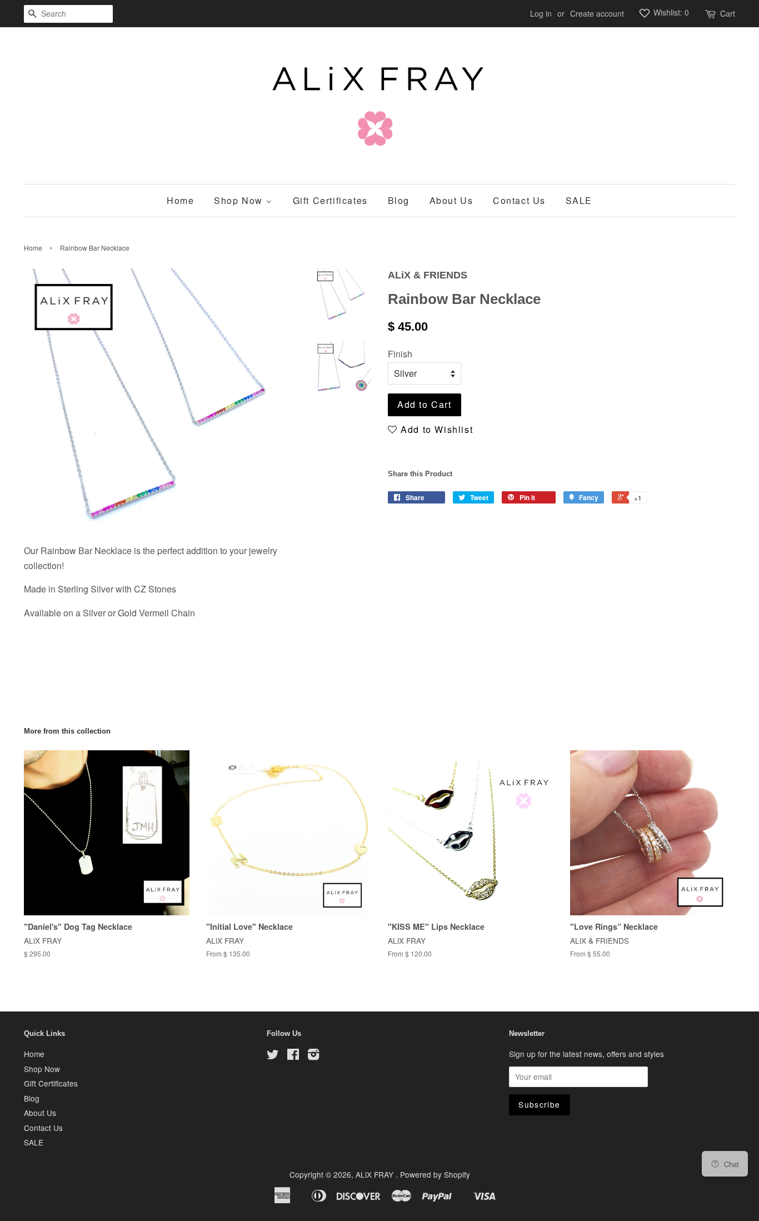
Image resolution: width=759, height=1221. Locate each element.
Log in (541, 13)
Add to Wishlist (435, 429)
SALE (579, 200)
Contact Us (519, 200)
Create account (597, 13)
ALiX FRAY (376, 1174)
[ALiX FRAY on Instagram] (313, 1055)
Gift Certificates (330, 200)
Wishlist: (670, 12)
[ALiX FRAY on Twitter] (273, 1055)
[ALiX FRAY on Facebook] (293, 1055)
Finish (400, 353)
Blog (399, 200)
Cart (727, 13)
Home (180, 200)
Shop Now (240, 200)
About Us (451, 200)
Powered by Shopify (435, 1174)
